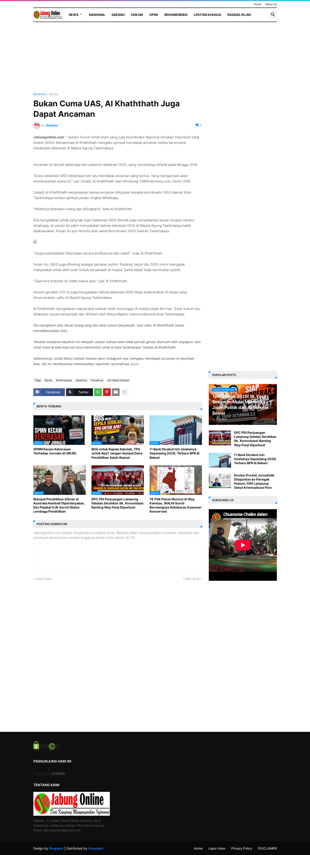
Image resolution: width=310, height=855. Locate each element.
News (74, 15)
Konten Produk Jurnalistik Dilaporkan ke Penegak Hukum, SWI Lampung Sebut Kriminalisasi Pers (254, 481)
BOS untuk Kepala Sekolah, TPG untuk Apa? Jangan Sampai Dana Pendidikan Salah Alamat (116, 453)
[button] (273, 15)
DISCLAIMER (267, 848)
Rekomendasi (175, 15)
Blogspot (56, 848)
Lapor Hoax (217, 848)
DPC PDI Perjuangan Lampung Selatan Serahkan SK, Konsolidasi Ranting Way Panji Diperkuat (117, 503)
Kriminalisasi (64, 380)
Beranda (39, 94)
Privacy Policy (241, 848)
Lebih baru (44, 579)
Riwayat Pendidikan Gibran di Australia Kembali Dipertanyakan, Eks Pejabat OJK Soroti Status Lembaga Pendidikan (59, 505)
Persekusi (97, 380)
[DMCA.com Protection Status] (47, 750)
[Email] (116, 392)
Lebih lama (191, 579)
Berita (53, 94)
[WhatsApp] (98, 392)
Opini (153, 15)
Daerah (118, 15)
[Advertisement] (117, 60)
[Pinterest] (107, 392)
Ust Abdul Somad (118, 380)
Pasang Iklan (239, 15)
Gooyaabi (95, 848)
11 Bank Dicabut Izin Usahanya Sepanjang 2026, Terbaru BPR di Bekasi (174, 453)
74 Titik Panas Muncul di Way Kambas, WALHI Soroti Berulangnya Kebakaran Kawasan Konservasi (176, 505)
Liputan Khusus (207, 15)
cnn (135, 364)
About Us (271, 4)
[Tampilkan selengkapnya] (124, 392)
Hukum (137, 15)
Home (257, 4)
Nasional (97, 15)
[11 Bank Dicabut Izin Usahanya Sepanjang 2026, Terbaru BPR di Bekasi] (220, 460)
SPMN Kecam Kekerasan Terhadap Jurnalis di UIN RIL (55, 451)
